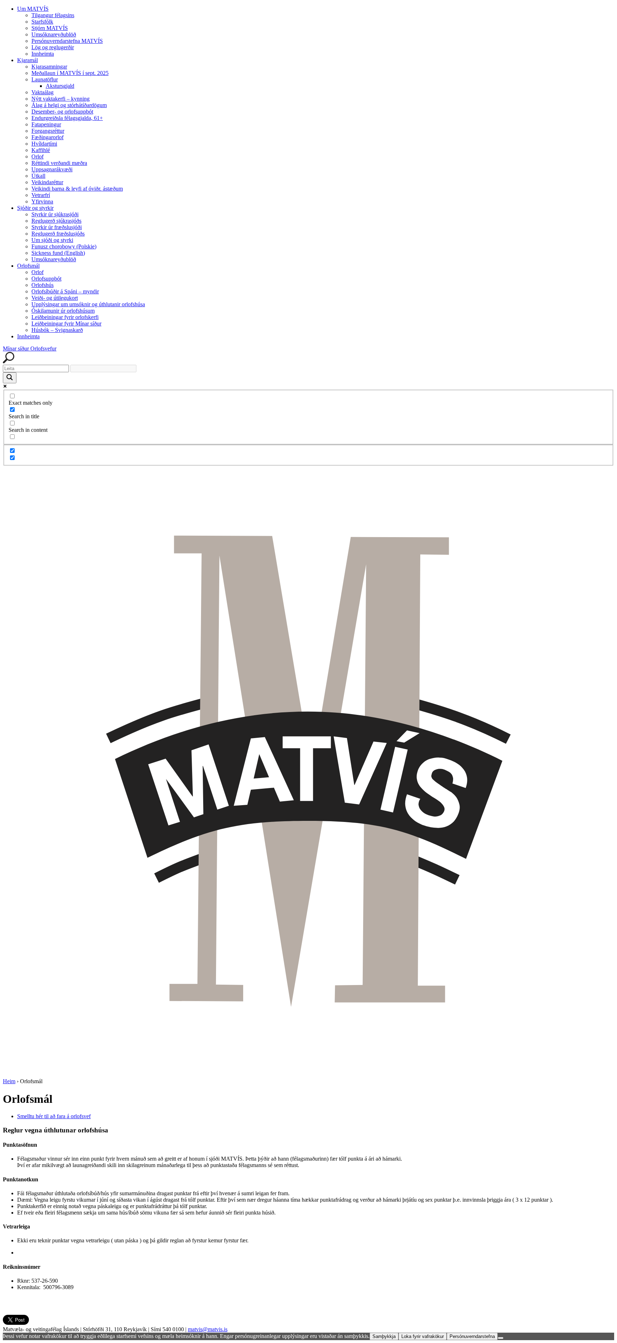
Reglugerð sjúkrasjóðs (56, 221)
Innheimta (42, 54)
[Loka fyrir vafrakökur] (500, 1338)
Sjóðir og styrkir (35, 208)
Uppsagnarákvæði (51, 169)
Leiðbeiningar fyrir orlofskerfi (65, 317)
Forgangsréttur (47, 131)
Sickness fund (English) (58, 253)
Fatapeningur (46, 124)
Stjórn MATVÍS (49, 28)
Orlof (37, 156)
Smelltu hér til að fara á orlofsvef (54, 1116)
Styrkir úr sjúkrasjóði (55, 214)
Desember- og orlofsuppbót (62, 111)
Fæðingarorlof (47, 137)
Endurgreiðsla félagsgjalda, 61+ (67, 118)
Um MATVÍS (33, 9)
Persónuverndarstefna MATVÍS (67, 41)
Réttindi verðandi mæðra (59, 163)
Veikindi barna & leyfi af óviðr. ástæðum (77, 189)
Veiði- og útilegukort (54, 298)
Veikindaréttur (47, 182)
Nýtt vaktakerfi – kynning (60, 99)
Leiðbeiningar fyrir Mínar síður (66, 323)
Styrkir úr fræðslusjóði (56, 227)
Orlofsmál (28, 266)
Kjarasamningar (49, 67)
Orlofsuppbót (46, 279)
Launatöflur (44, 79)
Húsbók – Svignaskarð (57, 330)
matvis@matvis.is (207, 1329)
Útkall (38, 176)
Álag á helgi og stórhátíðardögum (69, 105)
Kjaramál (27, 60)
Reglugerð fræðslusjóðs (58, 234)
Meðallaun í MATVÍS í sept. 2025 (70, 73)
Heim (9, 1081)
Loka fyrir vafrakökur (422, 1336)
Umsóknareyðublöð (53, 34)
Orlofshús (42, 285)
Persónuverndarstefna (472, 1336)
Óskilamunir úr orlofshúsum (63, 311)
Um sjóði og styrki (52, 240)
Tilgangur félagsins (52, 15)
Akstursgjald (60, 86)
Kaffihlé (40, 150)
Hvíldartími (44, 144)
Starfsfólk (42, 22)
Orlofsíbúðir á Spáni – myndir (65, 291)
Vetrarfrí (40, 195)
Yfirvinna (42, 201)
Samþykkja (384, 1336)
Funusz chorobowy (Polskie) (63, 246)
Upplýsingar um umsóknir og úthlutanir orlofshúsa (88, 304)
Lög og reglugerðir (52, 47)
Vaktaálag (42, 92)
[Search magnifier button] (9, 377)
